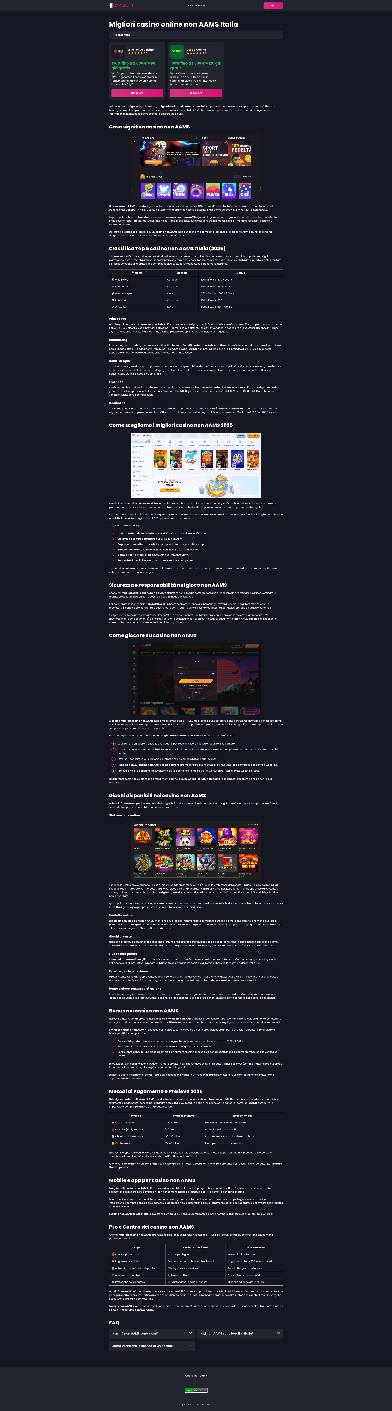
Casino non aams (196, 5)
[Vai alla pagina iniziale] (121, 5)
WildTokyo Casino (141, 50)
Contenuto (122, 35)
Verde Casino (196, 50)
